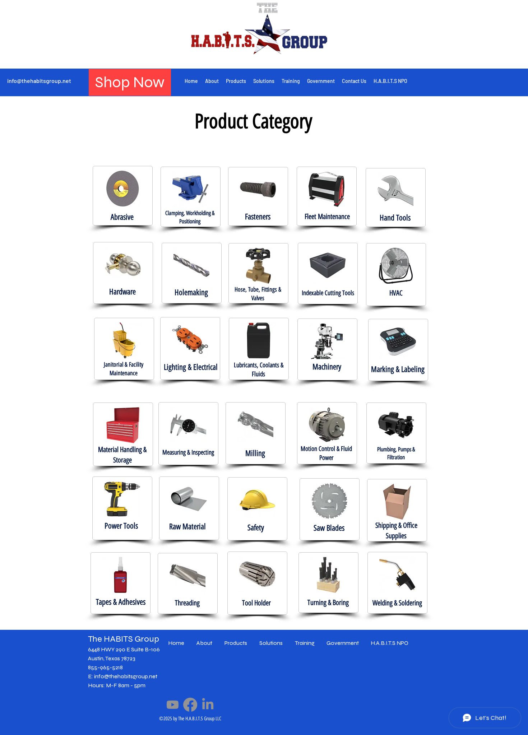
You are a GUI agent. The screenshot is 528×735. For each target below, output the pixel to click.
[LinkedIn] (208, 705)
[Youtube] (173, 705)
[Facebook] (190, 705)
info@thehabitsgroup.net (39, 80)
